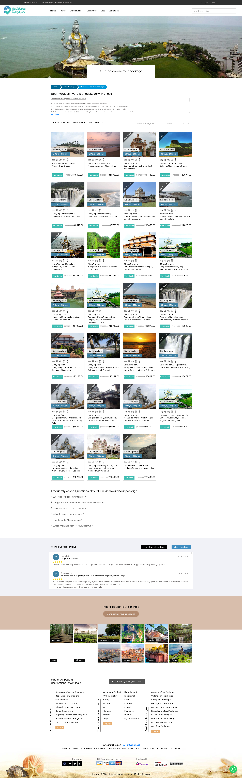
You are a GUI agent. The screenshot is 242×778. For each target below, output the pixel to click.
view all (60, 727)
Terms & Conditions (117, 748)
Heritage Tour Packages (162, 703)
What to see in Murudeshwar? (68, 514)
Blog (103, 10)
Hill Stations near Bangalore (68, 707)
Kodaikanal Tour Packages (163, 719)
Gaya (61, 653)
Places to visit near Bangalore (69, 719)
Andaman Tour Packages (163, 692)
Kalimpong (61, 633)
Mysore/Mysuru (131, 719)
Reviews (88, 748)
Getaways (91, 10)
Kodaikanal (129, 696)
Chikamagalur (110, 696)
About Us (66, 748)
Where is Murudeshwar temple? (69, 497)
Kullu (126, 700)
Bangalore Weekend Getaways (69, 692)
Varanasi (133, 653)
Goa (105, 707)
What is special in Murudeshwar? (70, 508)
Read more (55, 114)
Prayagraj (109, 653)
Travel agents (163, 748)
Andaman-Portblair (112, 692)
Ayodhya (157, 653)
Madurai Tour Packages (162, 722)
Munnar (128, 715)
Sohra (133, 633)
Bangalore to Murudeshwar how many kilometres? (79, 502)
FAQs (145, 748)
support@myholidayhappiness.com (57, 2)
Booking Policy (134, 748)
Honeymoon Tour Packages (164, 707)
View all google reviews (153, 547)
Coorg (106, 700)
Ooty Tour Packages (160, 726)
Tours (62, 10)
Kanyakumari (130, 692)
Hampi (106, 715)
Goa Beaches (61, 700)
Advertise (175, 748)
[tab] (121, 497)
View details (57, 175)
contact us (114, 10)
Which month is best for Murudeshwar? (73, 526)
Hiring (152, 748)
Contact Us (77, 748)
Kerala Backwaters (64, 711)
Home (53, 10)
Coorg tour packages (161, 700)
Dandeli (106, 703)
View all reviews (181, 547)
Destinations (75, 10)
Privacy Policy (100, 748)
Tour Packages (69, 87)
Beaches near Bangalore (67, 696)
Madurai (128, 703)
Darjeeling (85, 633)
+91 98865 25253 (31, 2)
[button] (214, 11)
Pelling (180, 653)
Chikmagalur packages (162, 696)
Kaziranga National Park (109, 633)
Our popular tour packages (121, 614)
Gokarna (107, 711)
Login (205, 2)
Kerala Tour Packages (161, 715)
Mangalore (129, 711)
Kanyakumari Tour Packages (164, 711)
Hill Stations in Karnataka (66, 703)
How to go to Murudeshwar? (67, 520)
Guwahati (157, 633)
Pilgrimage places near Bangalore (71, 715)
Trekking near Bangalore (67, 722)
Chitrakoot (85, 653)
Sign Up (215, 2)
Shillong (181, 633)
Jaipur (106, 719)
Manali (127, 707)
